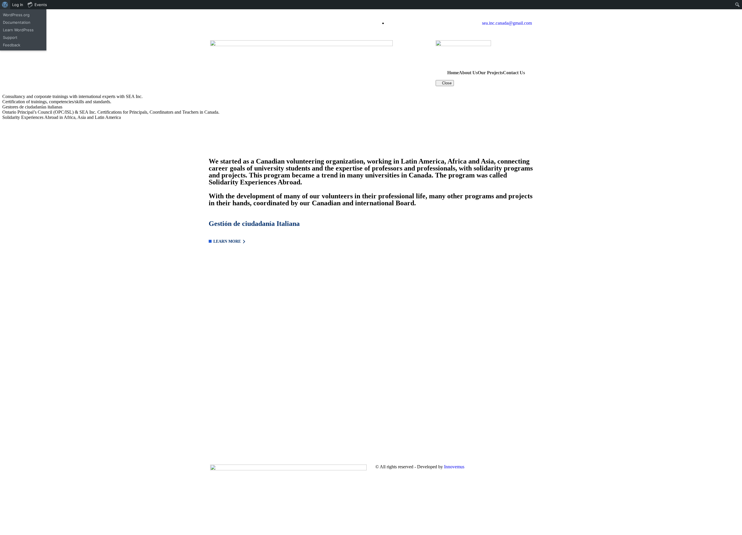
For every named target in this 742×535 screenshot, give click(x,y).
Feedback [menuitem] (11, 45)
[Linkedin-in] (233, 23)
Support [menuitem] (10, 37)
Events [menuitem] (40, 4)
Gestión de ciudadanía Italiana (254, 223)
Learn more (227, 241)
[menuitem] (5, 4)
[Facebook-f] (217, 23)
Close (446, 83)
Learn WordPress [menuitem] (18, 30)
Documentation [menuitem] (16, 22)
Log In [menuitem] (17, 4)
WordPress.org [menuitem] (16, 14)
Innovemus (454, 466)
